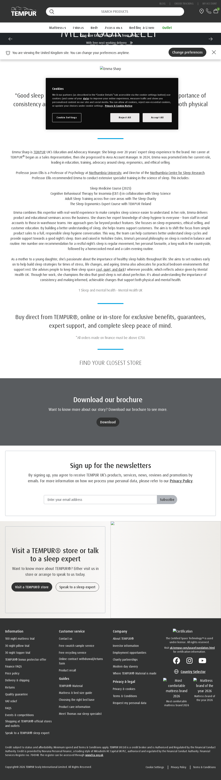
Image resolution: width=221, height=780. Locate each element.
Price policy (12, 673)
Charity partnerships (125, 659)
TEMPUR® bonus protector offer (25, 659)
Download (108, 422)
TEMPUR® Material (71, 686)
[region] (112, 104)
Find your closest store (110, 362)
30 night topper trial (17, 652)
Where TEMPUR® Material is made (134, 673)
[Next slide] (210, 39)
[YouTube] (202, 661)
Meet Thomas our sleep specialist (80, 713)
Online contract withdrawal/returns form (81, 661)
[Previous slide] (10, 39)
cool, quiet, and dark (110, 269)
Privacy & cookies (124, 689)
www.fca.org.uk (94, 755)
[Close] (213, 52)
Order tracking (183, 3)
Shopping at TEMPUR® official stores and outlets (28, 723)
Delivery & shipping (17, 680)
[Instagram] (189, 661)
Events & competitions (19, 715)
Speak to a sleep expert (77, 587)
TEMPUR (39, 152)
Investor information (126, 645)
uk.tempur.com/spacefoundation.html (192, 647)
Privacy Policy (181, 480)
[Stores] (202, 10)
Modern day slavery (125, 666)
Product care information (74, 707)
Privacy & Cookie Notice (118, 105)
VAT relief (11, 701)
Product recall (67, 670)
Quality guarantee (16, 694)
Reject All (125, 117)
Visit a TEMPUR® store (32, 587)
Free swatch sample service (76, 645)
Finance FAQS (13, 666)
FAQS (8, 708)
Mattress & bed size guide (75, 693)
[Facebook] (176, 661)
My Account (209, 3)
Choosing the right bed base (77, 699)
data (86, 98)
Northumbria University (105, 173)
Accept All (157, 117)
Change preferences (187, 52)
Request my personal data (129, 703)
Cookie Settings (155, 767)
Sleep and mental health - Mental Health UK (111, 290)
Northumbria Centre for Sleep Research (177, 173)
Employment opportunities (129, 652)
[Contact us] (209, 10)
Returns (10, 687)
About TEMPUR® (123, 638)
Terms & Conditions (125, 696)
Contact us (65, 638)
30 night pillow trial (17, 645)
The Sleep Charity (144, 198)
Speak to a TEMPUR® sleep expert (27, 733)
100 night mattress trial (20, 638)
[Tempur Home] (20, 11)
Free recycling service (72, 652)
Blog (162, 3)
